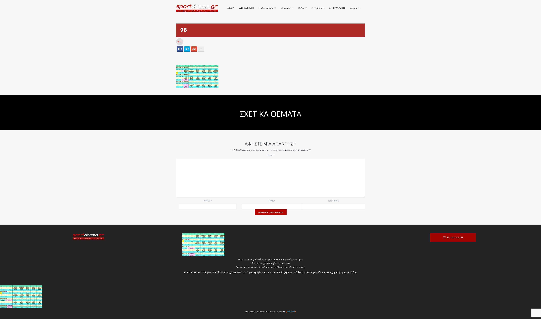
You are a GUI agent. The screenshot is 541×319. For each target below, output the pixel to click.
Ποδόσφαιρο (266, 8)
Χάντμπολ (317, 8)
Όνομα (207, 201)
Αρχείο (354, 8)
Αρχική (230, 8)
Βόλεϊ (301, 8)
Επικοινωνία (455, 237)
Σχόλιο (270, 155)
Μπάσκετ (286, 8)
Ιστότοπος (333, 201)
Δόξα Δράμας (246, 8)
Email (272, 201)
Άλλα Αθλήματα (337, 8)
